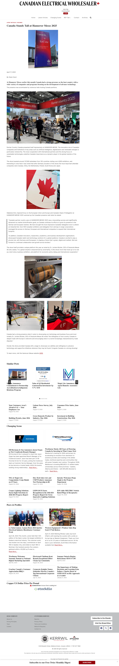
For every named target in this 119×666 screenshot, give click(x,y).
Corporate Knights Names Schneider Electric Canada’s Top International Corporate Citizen (43, 572)
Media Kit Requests (39, 626)
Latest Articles (43, 17)
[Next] (76, 382)
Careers (9, 626)
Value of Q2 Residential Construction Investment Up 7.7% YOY (42, 385)
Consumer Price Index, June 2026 (67, 406)
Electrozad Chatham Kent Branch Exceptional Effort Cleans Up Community (43, 558)
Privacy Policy (38, 621)
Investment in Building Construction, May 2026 (66, 417)
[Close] (117, 661)
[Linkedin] (110, 628)
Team (8, 624)
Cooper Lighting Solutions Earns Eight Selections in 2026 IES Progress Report (19, 493)
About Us (9, 619)
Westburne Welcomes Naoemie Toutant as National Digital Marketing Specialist (19, 558)
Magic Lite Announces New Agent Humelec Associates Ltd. (68, 385)
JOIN (65, 13)
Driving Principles (12, 621)
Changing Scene (55, 17)
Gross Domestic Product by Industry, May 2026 (43, 417)
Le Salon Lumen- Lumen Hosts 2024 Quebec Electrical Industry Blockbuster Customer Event (25, 530)
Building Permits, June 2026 (19, 418)
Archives (85, 17)
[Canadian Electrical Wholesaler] (18, 18)
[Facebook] (101, 628)
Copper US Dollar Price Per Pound (23, 583)
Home (33, 17)
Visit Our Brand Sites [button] (103, 623)
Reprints (36, 619)
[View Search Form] (90, 17)
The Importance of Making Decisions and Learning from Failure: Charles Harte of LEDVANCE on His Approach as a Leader (68, 571)
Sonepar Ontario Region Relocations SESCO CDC (66, 557)
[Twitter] (106, 628)
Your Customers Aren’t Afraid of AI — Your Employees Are (17, 407)
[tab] (39, 398)
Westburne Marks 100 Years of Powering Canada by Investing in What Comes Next (60, 450)
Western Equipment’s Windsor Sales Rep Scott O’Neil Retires (60, 529)
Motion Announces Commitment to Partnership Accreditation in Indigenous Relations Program (17, 386)
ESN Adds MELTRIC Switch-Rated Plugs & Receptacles (68, 492)
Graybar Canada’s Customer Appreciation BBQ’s (19, 570)
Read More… (33, 467)
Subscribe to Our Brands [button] (101, 618)
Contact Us (37, 629)
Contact (76, 17)
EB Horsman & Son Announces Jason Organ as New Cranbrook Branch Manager (25, 451)
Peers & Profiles (14, 504)
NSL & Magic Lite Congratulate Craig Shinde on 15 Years (19, 480)
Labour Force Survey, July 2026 (43, 406)
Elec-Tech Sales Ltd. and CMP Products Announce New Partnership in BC (42, 480)
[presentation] (18, 374)
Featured (19, 22)
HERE (41, 353)
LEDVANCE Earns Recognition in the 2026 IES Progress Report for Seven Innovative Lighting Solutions (44, 494)
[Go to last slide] (9, 382)
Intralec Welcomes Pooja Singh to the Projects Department (66, 480)
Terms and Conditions (40, 624)
